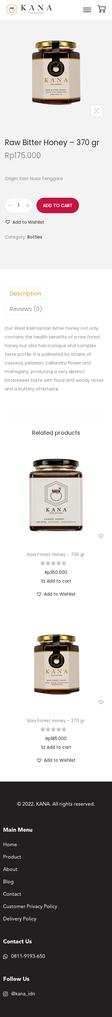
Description (25, 293)
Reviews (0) (26, 309)
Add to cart (57, 205)
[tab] (56, 293)
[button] (24, 222)
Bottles (34, 237)
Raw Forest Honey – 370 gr (56, 721)
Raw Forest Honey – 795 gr (56, 554)
